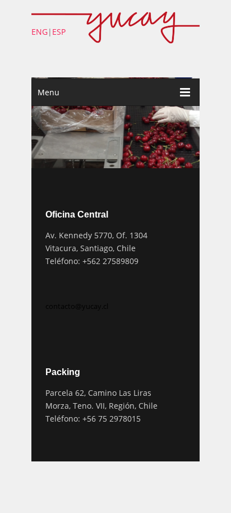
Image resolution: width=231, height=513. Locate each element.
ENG (39, 31)
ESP (59, 31)
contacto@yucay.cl (76, 306)
